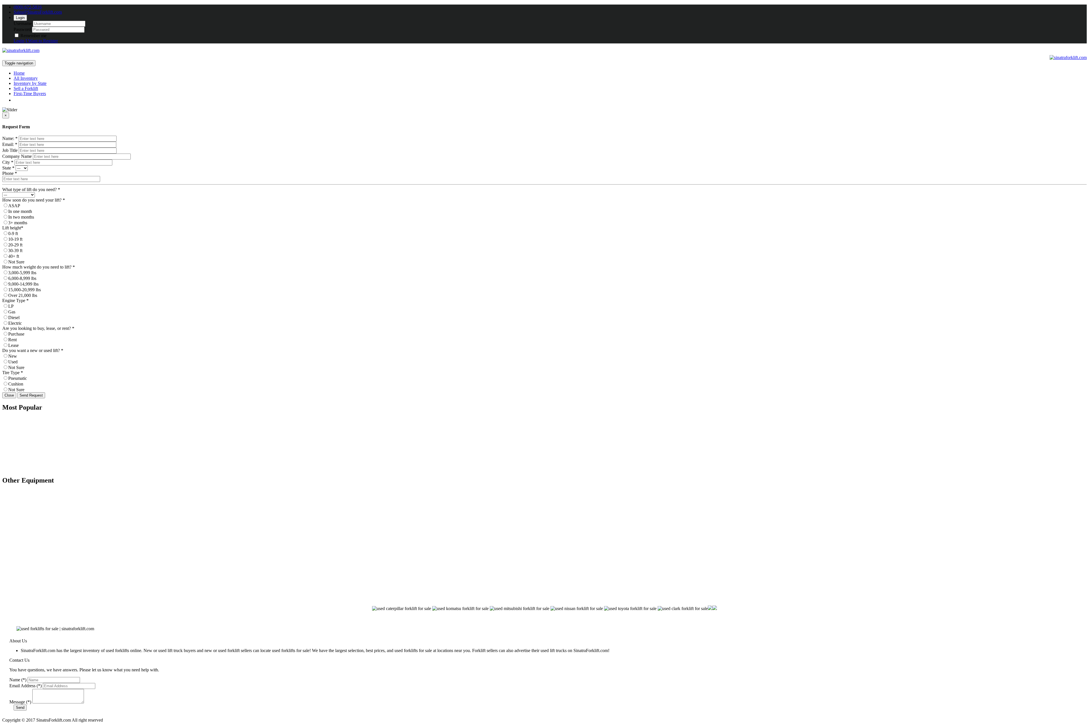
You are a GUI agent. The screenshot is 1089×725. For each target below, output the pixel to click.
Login (20, 18)
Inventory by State (30, 83)
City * (7, 162)
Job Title (10, 150)
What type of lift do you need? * (31, 189)
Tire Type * (12, 372)
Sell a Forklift (26, 88)
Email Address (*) (25, 685)
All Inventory (26, 78)
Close (9, 395)
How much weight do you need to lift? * (38, 267)
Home (19, 73)
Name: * (10, 138)
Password (22, 29)
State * (8, 167)
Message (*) (20, 701)
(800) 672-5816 (28, 7)
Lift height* (12, 227)
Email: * (9, 144)
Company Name (17, 156)
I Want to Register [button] (42, 40)
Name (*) (17, 679)
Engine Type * (15, 300)
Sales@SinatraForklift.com (38, 12)
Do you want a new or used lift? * (32, 350)
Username (23, 23)
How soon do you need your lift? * (33, 200)
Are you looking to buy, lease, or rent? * (38, 328)
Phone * (9, 173)
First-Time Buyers (30, 93)
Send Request (31, 395)
